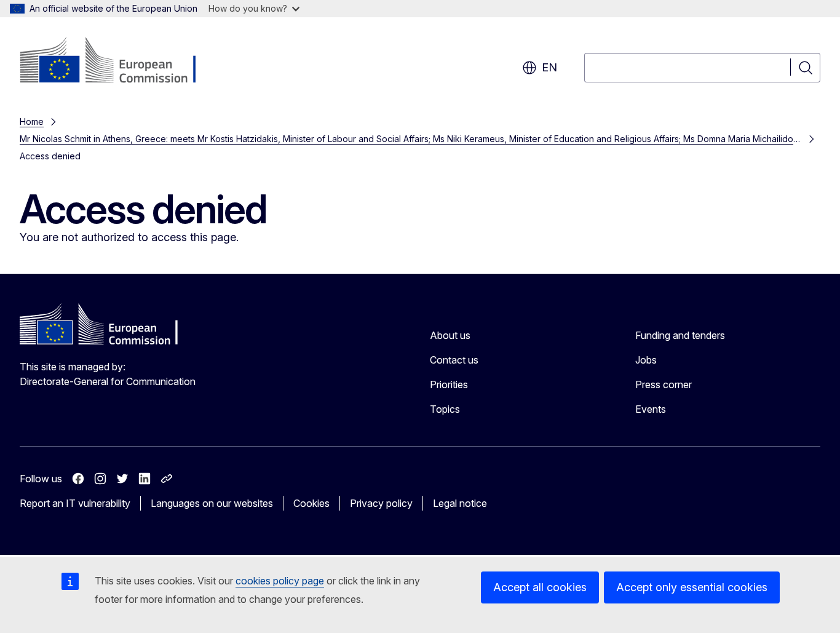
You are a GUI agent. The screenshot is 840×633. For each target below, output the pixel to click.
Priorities (449, 384)
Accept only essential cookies (691, 587)
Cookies (311, 503)
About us (450, 335)
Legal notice (460, 503)
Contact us (454, 360)
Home (32, 121)
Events (650, 409)
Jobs (646, 360)
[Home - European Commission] (119, 61)
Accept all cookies (540, 587)
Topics (445, 409)
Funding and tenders (680, 335)
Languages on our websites (212, 503)
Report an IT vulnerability (75, 503)
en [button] (549, 67)
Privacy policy (381, 503)
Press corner (663, 384)
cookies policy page (280, 581)
